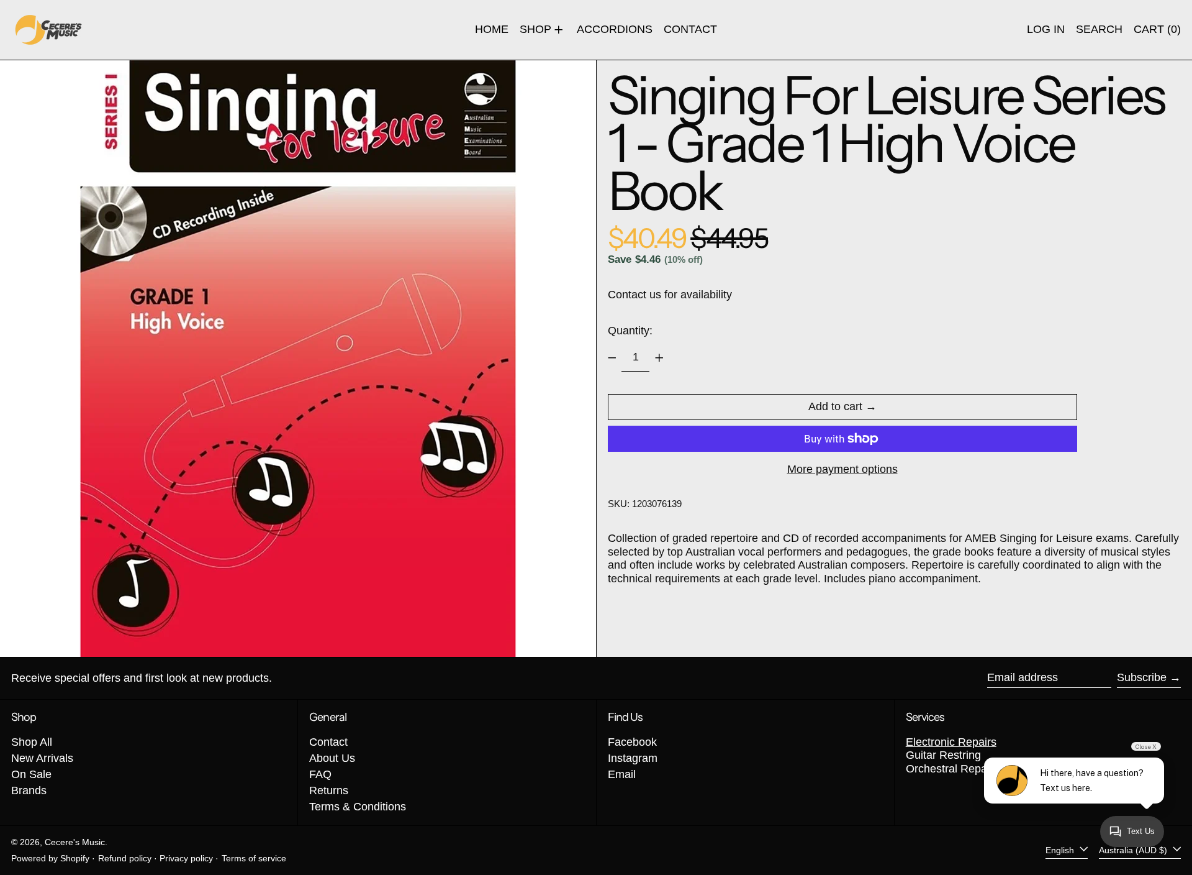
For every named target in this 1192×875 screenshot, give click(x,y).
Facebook (632, 742)
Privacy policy (186, 858)
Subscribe (1142, 677)
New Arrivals (42, 758)
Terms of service (254, 858)
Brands (29, 790)
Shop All (31, 742)
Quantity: (630, 330)
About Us (332, 758)
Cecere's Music (75, 842)
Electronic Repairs (951, 742)
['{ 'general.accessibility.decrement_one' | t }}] (612, 358)
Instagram (632, 758)
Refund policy (124, 858)
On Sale (31, 774)
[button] (1099, 30)
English (1061, 850)
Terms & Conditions (357, 806)
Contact (328, 742)
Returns (328, 790)
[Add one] (659, 358)
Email (622, 774)
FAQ (320, 774)
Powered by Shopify (50, 858)
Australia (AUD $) (1134, 850)
